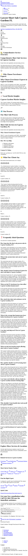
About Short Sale (13, 493)
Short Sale (5, 531)
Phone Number (4, 509)
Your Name (3, 508)
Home (2, 3)
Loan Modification (7, 532)
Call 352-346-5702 (6, 519)
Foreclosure (6, 530)
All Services (6, 493)
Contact (12, 3)
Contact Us (19, 493)
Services (5, 3)
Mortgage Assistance (8, 535)
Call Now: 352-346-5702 (16, 29)
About (8, 3)
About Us (5, 540)
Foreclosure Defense (8, 534)
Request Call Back (7, 513)
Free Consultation (13, 5)
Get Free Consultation (6, 29)
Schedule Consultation (16, 519)
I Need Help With (5, 511)
